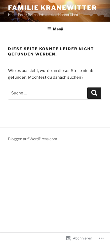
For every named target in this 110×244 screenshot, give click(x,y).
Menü (58, 29)
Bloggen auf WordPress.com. (33, 139)
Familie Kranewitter (52, 8)
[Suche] (94, 93)
